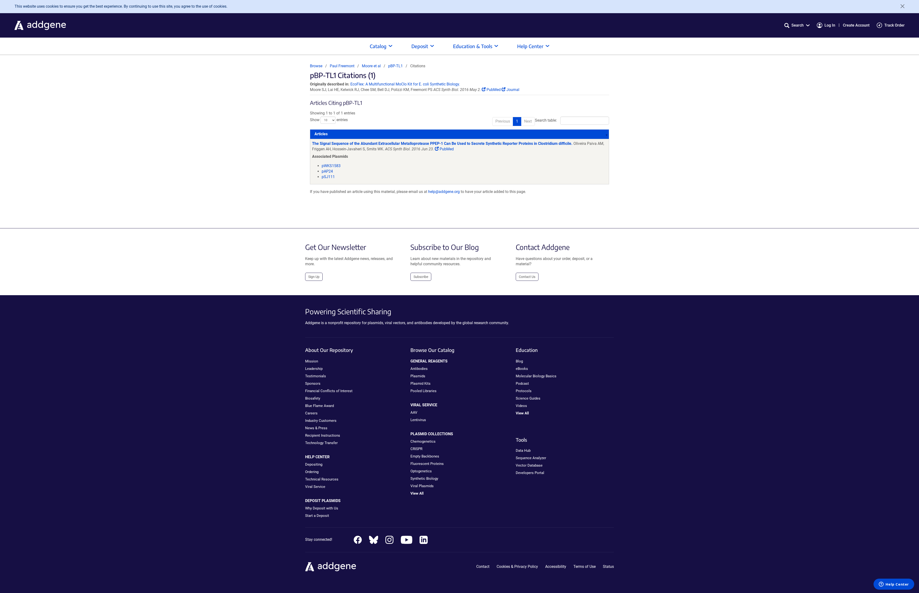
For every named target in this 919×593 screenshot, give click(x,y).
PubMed (494, 89)
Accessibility (555, 566)
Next (528, 121)
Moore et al (372, 66)
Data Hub (523, 450)
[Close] (900, 6)
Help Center (530, 46)
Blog (519, 361)
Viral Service (315, 487)
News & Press (316, 428)
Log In (829, 25)
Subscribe (421, 277)
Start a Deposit (317, 516)
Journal (512, 89)
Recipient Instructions (322, 435)
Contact (482, 566)
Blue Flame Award (319, 406)
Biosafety (312, 398)
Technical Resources (321, 479)
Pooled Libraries (423, 391)
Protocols (524, 391)
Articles (321, 134)
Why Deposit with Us (321, 508)
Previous (502, 121)
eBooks (522, 369)
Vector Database (529, 465)
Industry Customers (320, 420)
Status (608, 566)
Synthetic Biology (424, 478)
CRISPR (416, 449)
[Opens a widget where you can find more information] (894, 585)
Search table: (546, 120)
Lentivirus (418, 420)
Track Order (894, 25)
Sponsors (312, 383)
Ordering (312, 472)
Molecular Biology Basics (536, 376)
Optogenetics (421, 471)
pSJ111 (328, 177)
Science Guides (528, 398)
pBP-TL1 (395, 66)
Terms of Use (584, 566)
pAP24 (327, 171)
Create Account (856, 25)
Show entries (329, 120)
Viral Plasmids (422, 486)
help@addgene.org (444, 191)
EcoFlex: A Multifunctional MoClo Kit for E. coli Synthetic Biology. (405, 84)
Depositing (313, 464)
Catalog (378, 46)
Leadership (314, 369)
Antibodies (419, 369)
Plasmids (417, 376)
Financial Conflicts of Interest (329, 391)
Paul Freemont (342, 66)
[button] (797, 25)
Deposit (419, 46)
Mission (311, 361)
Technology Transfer (321, 443)
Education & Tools (472, 46)
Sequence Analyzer (531, 458)
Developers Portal (530, 473)
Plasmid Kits (420, 383)
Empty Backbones (424, 456)
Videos (521, 406)
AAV (413, 412)
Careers (311, 413)
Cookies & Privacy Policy (517, 566)
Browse (316, 66)
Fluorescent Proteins (427, 464)
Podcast (522, 383)
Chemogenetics (423, 441)
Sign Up (313, 277)
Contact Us (527, 277)
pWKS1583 (331, 166)
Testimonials (315, 376)
